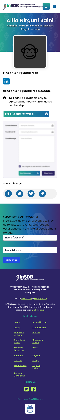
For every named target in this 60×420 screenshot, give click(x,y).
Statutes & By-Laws (19, 333)
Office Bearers (39, 327)
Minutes (36, 332)
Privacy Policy (40, 298)
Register (36, 355)
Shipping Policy (36, 366)
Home (17, 322)
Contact (18, 360)
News (35, 348)
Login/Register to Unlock (19, 113)
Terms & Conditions (19, 374)
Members (18, 355)
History (17, 327)
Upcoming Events (37, 341)
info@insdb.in (37, 310)
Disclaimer (26, 298)
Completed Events (19, 341)
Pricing (35, 360)
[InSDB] (23, 6)
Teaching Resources (19, 349)
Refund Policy (20, 365)
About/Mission (39, 322)
